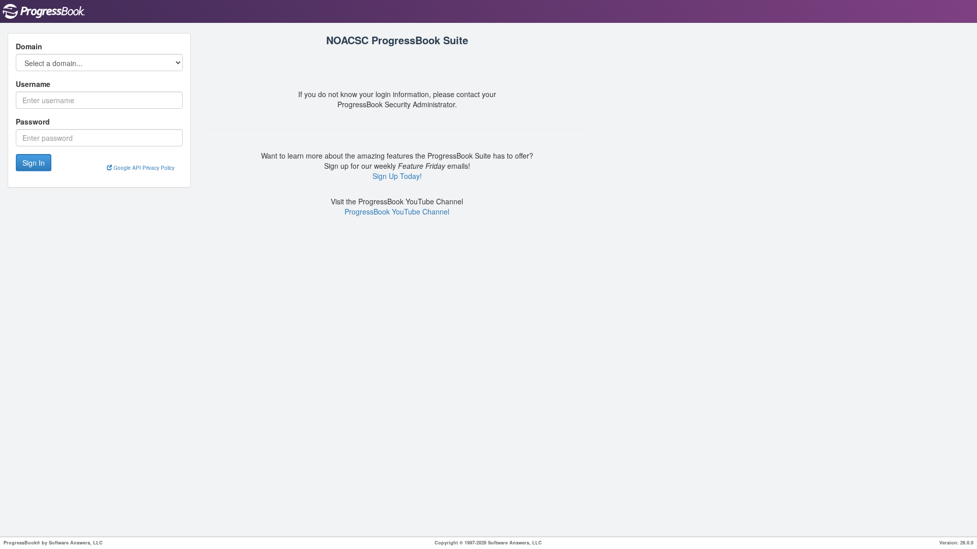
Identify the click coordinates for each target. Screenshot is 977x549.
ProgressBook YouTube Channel (396, 211)
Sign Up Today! (397, 176)
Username (33, 84)
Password (33, 121)
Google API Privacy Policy (143, 167)
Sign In (33, 163)
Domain (29, 46)
